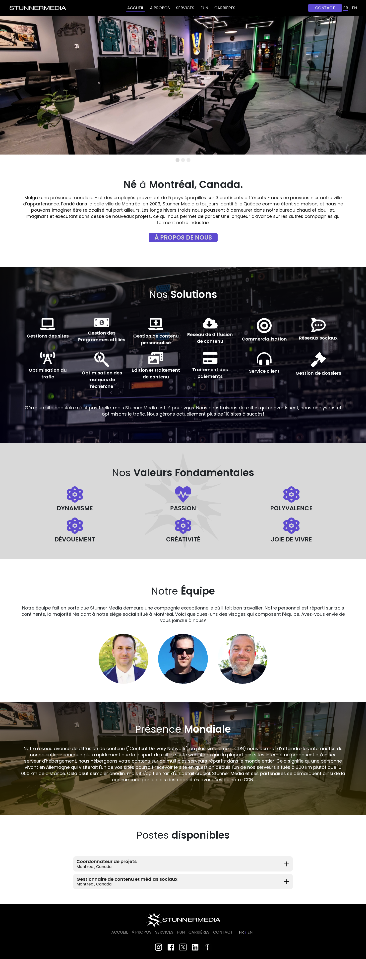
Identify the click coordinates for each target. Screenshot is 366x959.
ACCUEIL (135, 8)
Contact (325, 8)
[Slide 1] (178, 160)
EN (354, 8)
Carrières (224, 8)
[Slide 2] (183, 160)
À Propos (160, 8)
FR (345, 8)
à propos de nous (183, 237)
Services (185, 8)
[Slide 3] (188, 160)
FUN (204, 8)
